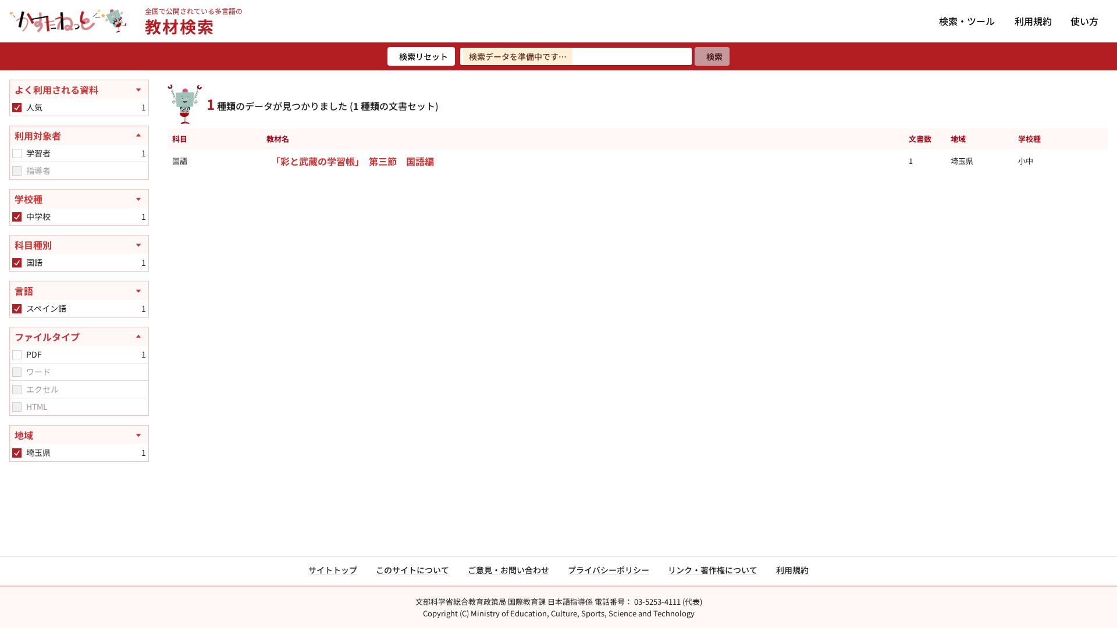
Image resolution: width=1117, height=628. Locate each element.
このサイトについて (412, 570)
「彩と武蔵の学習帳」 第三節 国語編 (352, 161)
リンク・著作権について (712, 570)
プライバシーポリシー (608, 570)
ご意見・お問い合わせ (508, 570)
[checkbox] (17, 107)
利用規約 (1033, 21)
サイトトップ (332, 570)
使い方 (1084, 21)
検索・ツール (967, 21)
